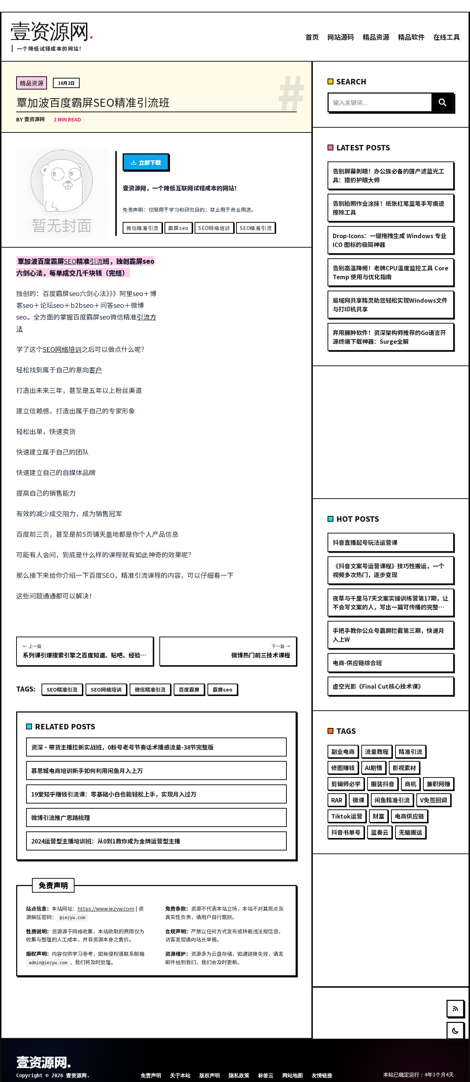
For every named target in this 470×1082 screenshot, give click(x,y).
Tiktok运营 (346, 816)
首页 (312, 36)
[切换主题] (455, 1030)
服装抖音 (382, 783)
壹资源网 (34, 119)
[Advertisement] (232, 309)
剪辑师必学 (346, 783)
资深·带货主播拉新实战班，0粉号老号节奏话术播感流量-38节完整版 (122, 747)
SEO (70, 261)
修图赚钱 (343, 767)
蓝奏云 (379, 832)
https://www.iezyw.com (105, 908)
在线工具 (446, 36)
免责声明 (151, 1075)
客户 (95, 369)
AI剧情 (373, 767)
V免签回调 (433, 799)
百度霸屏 (189, 689)
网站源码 (341, 36)
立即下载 (150, 162)
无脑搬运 (410, 832)
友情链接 (322, 1075)
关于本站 (180, 1075)
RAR (336, 799)
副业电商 (343, 751)
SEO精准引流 (256, 228)
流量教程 (376, 751)
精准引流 (410, 751)
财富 (378, 816)
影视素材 (404, 767)
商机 (410, 783)
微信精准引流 (142, 228)
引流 (96, 261)
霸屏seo (178, 228)
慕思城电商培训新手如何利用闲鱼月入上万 (87, 770)
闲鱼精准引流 (392, 799)
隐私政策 (239, 1075)
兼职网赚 (438, 783)
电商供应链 (409, 816)
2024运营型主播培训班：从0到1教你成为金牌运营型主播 (105, 841)
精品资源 (376, 36)
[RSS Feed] (455, 1008)
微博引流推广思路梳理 (60, 817)
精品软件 (411, 36)
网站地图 (292, 1075)
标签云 (266, 1075)
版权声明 (209, 1075)
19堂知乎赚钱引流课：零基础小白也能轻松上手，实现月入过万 (113, 794)
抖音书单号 (346, 832)
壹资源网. (43, 1061)
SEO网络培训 (214, 228)
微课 (358, 799)
